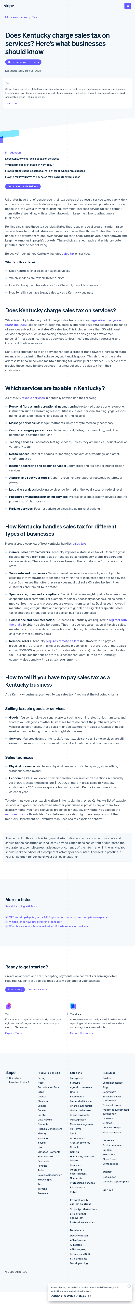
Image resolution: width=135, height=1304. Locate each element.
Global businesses (80, 1110)
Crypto (42, 1115)
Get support (110, 1176)
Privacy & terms (112, 1105)
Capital (42, 1096)
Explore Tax (12, 1033)
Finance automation (81, 1105)
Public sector (77, 1187)
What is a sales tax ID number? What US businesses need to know (48, 926)
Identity (42, 1133)
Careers (107, 1149)
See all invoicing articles (20, 906)
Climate (42, 1105)
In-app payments (80, 1115)
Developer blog (79, 1263)
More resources (16, 17)
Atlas (41, 1082)
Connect (42, 1110)
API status (76, 1244)
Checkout (43, 1101)
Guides (107, 1078)
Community (109, 1091)
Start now (14, 989)
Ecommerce (77, 1096)
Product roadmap (112, 1145)
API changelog (78, 1249)
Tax (34, 17)
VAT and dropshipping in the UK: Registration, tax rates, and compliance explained (59, 917)
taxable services (33, 398)
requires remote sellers (63, 641)
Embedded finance (81, 1101)
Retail (73, 1192)
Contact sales (35, 989)
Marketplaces (78, 1119)
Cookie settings (112, 1127)
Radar (41, 1170)
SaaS (73, 1133)
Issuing (42, 1142)
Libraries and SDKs (80, 1254)
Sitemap (107, 1122)
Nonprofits (76, 1178)
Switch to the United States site (70, 1295)
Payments (43, 1161)
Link (40, 1147)
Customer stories (113, 1082)
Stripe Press (110, 1159)
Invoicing (43, 1138)
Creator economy (80, 1142)
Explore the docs (80, 1033)
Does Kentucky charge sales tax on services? (32, 158)
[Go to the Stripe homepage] (9, 1073)
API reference (78, 1240)
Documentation (79, 1235)
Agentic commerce (81, 1087)
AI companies (77, 1138)
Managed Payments (49, 1151)
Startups (75, 1082)
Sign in (107, 1189)
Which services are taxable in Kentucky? (29, 164)
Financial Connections (50, 1128)
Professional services (82, 1182)
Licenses (108, 1118)
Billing (41, 1091)
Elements (43, 1124)
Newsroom (109, 1154)
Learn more (12, 103)
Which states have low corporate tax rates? (35, 921)
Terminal (43, 1188)
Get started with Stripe (22, 62)
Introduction (13, 152)
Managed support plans (116, 1181)
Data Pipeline (45, 1119)
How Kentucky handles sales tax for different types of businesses (45, 170)
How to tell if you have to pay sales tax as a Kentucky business (42, 177)
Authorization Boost (49, 1087)
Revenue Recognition (50, 1174)
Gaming (74, 1151)
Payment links (46, 1156)
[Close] (128, 1287)
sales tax (68, 253)
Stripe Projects (78, 1258)
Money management (82, 1124)
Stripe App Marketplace (83, 1209)
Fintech (74, 1147)
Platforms (75, 1128)
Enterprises (76, 1078)
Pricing (41, 1078)
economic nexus (16, 814)
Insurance (75, 1165)
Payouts (42, 1165)
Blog (105, 1087)
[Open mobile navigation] (127, 6)
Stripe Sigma (45, 1179)
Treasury (43, 1193)
